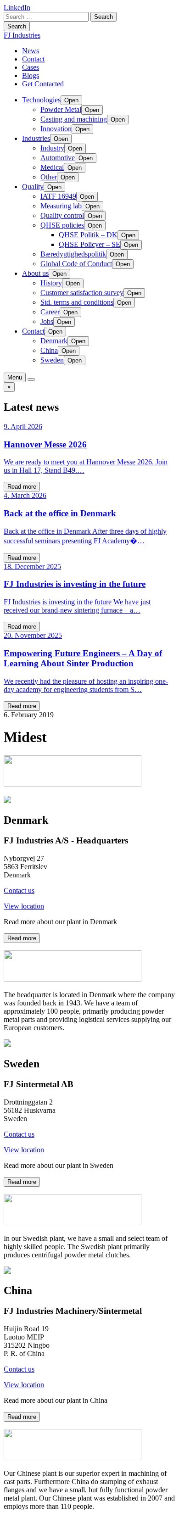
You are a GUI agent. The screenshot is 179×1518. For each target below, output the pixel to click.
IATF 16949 (58, 196)
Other (48, 177)
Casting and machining (73, 119)
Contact (33, 59)
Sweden (52, 360)
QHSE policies (62, 225)
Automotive (57, 158)
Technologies (41, 100)
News (30, 51)
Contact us (19, 890)
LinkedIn (17, 7)
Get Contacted (43, 84)
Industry (52, 148)
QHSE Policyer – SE (89, 244)
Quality (33, 186)
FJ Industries (22, 35)
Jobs (46, 321)
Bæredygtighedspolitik (73, 254)
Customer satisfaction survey (81, 292)
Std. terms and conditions (76, 302)
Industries (36, 138)
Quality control (62, 215)
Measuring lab (61, 206)
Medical (52, 167)
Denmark (53, 341)
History (51, 283)
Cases (30, 67)
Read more (21, 486)
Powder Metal (60, 109)
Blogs (30, 75)
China (49, 350)
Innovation (56, 129)
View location (24, 906)
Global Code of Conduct (76, 264)
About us (35, 273)
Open (71, 100)
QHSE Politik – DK (88, 235)
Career (50, 312)
